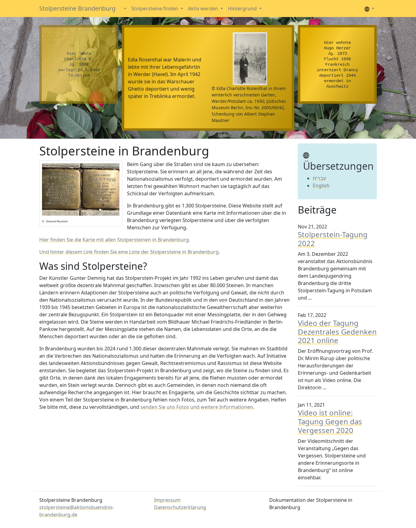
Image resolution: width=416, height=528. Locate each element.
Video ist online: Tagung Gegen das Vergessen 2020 (330, 421)
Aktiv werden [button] (203, 8)
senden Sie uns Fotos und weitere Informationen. (197, 407)
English (321, 185)
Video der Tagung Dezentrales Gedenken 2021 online (337, 332)
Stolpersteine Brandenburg (77, 8)
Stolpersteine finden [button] (155, 8)
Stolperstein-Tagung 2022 (333, 238)
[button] (124, 8)
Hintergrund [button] (243, 8)
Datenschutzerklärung (180, 507)
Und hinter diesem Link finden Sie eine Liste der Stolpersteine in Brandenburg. (129, 251)
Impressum (167, 500)
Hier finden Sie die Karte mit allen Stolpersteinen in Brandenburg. (114, 239)
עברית (319, 178)
